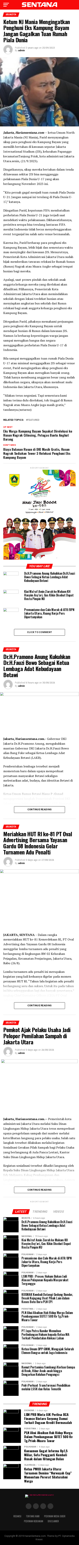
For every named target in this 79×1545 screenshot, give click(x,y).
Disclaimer (53, 1521)
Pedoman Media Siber (54, 1516)
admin (21, 50)
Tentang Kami (33, 1516)
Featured (33, 420)
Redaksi (17, 1516)
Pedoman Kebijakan (33, 1521)
